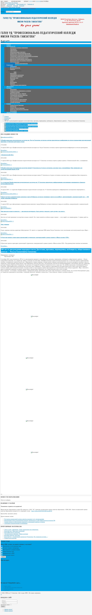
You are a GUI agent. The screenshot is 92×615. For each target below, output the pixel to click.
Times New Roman (13, 3)
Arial (6, 3)
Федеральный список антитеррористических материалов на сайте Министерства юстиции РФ (29, 520)
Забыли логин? (8, 609)
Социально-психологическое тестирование (15, 523)
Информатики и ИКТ (9, 553)
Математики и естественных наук (12, 546)
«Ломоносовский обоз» (7, 155)
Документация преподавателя (18, 85)
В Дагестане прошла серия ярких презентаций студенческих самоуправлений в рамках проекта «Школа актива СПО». (35, 237)
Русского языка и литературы (11, 548)
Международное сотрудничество (19, 63)
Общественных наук (8, 551)
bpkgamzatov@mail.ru (72, 24)
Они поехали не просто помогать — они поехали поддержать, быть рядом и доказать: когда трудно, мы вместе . (33, 211)
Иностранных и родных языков (11, 549)
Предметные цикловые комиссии (13, 587)
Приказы (12, 69)
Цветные (18, 7)
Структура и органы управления (19, 47)
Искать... (3, 11)
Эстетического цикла (8, 555)
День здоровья (5, 224)
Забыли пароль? (8, 610)
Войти (3, 606)
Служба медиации (15, 102)
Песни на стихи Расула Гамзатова (19, 109)
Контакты (6, 590)
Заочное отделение (12, 112)
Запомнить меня (5, 604)
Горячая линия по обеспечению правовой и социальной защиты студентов (24, 522)
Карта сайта (7, 586)
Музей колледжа (8, 589)
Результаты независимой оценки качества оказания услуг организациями (24, 519)
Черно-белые (11, 7)
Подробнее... (4, 150)
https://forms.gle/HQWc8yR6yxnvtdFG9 (41, 511)
